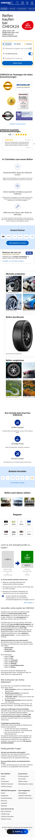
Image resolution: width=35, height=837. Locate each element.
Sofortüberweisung (6, 798)
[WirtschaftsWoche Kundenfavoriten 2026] (23, 101)
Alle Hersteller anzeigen (17, 482)
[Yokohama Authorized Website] (7, 115)
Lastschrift (4, 803)
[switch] (30, 53)
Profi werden (22, 779)
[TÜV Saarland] (24, 115)
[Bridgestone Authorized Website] (11, 100)
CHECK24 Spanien (6, 786)
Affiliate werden (22, 781)
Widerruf (27, 829)
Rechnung (4, 800)
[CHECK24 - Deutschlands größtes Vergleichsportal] (5, 3)
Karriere (3, 776)
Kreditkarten (4, 795)
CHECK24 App (5, 814)
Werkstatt (12, 8)
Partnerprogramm (23, 776)
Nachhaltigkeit (22, 793)
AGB (6, 829)
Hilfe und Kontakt (6, 811)
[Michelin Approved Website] (23, 85)
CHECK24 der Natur (25, 798)
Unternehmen (5, 781)
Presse (3, 779)
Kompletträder (22, 8)
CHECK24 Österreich (7, 784)
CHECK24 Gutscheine (7, 816)
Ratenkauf (4, 806)
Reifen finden (17, 63)
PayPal (3, 793)
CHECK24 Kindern (24, 795)
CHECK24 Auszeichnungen (17, 124)
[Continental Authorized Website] (8, 85)
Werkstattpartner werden (17, 243)
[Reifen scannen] (31, 48)
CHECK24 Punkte (6, 819)
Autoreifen (4, 8)
